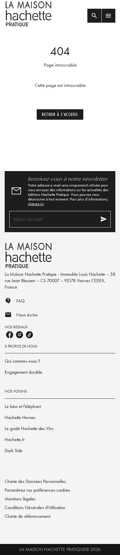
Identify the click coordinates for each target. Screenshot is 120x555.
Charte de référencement (27, 516)
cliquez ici (36, 203)
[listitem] (10, 335)
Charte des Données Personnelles (35, 481)
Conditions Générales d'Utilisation (35, 507)
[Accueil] (29, 14)
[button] (60, 114)
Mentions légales (20, 499)
